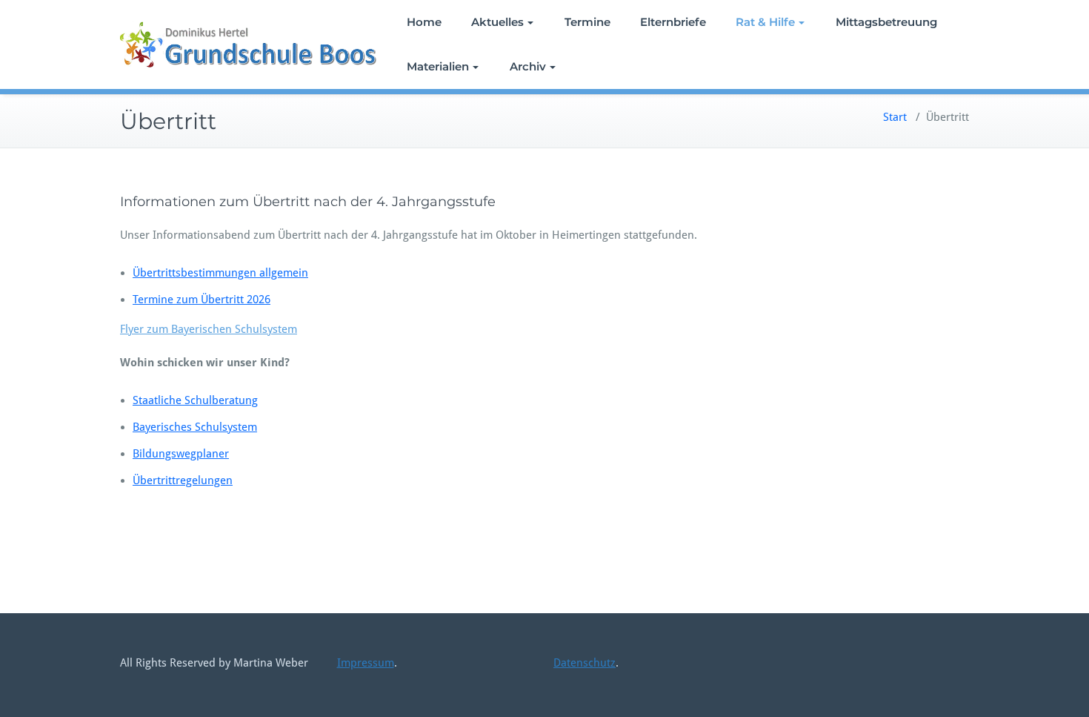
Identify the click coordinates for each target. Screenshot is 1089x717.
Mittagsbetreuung (886, 22)
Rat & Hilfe (765, 22)
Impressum (365, 663)
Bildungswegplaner (181, 453)
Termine (587, 22)
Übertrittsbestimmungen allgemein (220, 273)
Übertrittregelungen (183, 480)
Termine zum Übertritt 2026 (201, 299)
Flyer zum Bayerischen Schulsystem (208, 329)
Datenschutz (584, 663)
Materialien (438, 66)
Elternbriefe (673, 22)
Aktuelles (497, 22)
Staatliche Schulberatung (195, 400)
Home (424, 22)
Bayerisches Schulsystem (195, 427)
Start (895, 117)
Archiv (528, 66)
